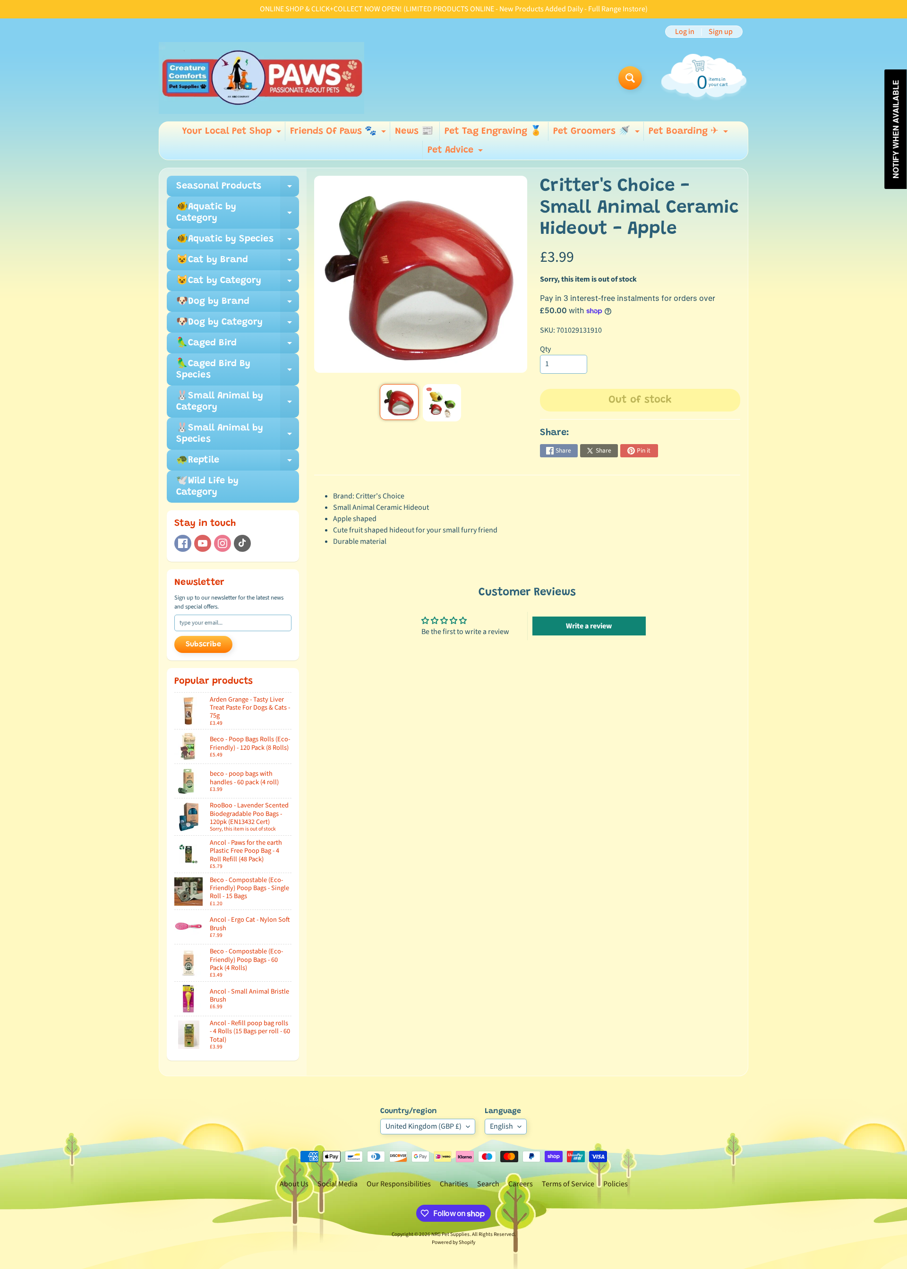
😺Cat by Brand (237, 262)
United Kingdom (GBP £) (423, 1126)
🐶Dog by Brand (237, 304)
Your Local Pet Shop (232, 134)
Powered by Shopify (453, 1242)
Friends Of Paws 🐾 (339, 134)
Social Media (337, 1184)
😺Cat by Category (237, 283)
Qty (545, 349)
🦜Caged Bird (237, 345)
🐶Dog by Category (237, 325)
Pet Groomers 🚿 (597, 134)
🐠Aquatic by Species (237, 241)
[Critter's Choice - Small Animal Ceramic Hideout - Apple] (399, 402)
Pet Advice (456, 153)
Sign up (721, 31)
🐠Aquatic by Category (237, 213)
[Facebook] (182, 543)
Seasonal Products (237, 189)
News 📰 (414, 131)
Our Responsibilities (399, 1184)
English (501, 1126)
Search (488, 1184)
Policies (615, 1184)
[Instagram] (222, 543)
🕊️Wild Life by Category (207, 486)
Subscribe (203, 644)
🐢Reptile (237, 463)
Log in (684, 31)
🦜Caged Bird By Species (237, 370)
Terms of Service (568, 1184)
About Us (294, 1184)
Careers (520, 1184)
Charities (454, 1184)
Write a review (589, 626)
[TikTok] (242, 543)
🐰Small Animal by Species (237, 434)
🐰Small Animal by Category (237, 402)
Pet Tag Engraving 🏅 (493, 131)
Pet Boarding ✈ (689, 134)
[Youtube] (202, 543)
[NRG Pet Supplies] (261, 78)
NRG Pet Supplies (450, 1234)
